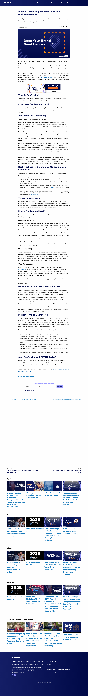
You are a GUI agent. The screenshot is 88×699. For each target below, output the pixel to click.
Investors (61, 3)
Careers (53, 3)
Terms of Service (51, 667)
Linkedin (15, 675)
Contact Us (49, 664)
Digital (32, 376)
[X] (63, 26)
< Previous (9, 468)
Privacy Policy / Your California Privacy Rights (59, 669)
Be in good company (23, 376)
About (38, 3)
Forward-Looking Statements (54, 672)
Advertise (75, 3)
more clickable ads (34, 194)
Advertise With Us (51, 662)
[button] (81, 2)
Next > (79, 468)
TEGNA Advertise (16, 657)
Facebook (13, 675)
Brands (45, 3)
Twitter (18, 675)
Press (68, 3)
